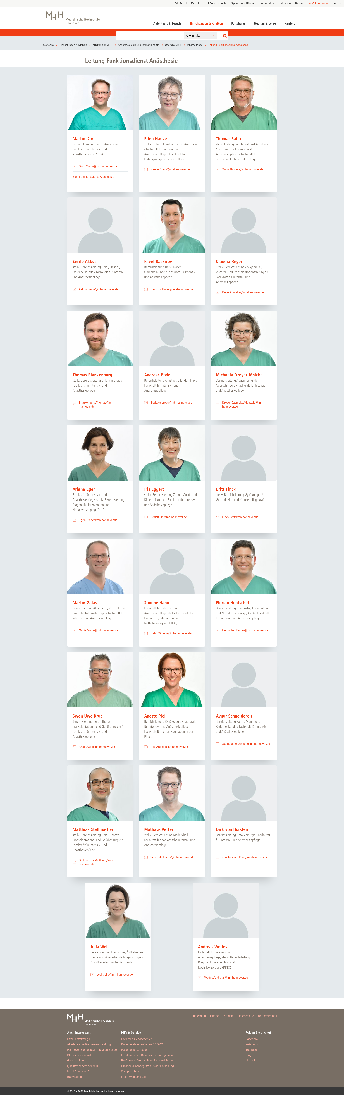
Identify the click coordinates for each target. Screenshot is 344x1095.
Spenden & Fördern (243, 3)
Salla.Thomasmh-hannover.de (242, 169)
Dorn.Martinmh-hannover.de (98, 166)
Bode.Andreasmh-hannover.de (171, 402)
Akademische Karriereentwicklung (89, 1044)
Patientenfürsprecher (134, 1049)
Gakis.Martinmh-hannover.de (98, 630)
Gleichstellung (76, 1060)
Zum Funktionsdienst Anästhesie (93, 176)
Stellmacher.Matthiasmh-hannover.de (96, 862)
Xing (248, 1055)
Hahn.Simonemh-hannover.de (171, 633)
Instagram (251, 1044)
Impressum (199, 1015)
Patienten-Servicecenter (136, 1039)
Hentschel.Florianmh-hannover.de (245, 630)
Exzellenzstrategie (79, 1039)
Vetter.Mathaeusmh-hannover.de (172, 857)
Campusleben (130, 1071)
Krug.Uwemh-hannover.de (97, 746)
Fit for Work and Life (134, 1076)
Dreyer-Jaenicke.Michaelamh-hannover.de (242, 404)
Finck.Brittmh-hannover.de (240, 516)
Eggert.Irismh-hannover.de (168, 516)
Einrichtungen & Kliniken (206, 23)
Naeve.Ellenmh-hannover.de (170, 169)
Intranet (214, 1015)
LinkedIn (250, 1060)
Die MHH (181, 3)
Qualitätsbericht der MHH (83, 1066)
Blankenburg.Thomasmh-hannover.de (96, 404)
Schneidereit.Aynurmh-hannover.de (246, 743)
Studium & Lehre (265, 23)
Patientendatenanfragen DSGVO (142, 1044)
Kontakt (228, 1015)
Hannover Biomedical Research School (92, 1049)
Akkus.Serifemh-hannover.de (98, 289)
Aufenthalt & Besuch (167, 23)
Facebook (251, 1039)
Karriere (290, 23)
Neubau (286, 3)
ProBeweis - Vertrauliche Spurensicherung (148, 1060)
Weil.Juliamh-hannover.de (115, 974)
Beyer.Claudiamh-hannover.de (243, 292)
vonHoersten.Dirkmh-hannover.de (245, 857)
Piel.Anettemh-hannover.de (169, 746)
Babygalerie (75, 1076)
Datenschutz (246, 1015)
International (268, 3)
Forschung (238, 23)
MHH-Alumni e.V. (78, 1071)
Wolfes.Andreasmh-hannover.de (226, 977)
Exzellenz (197, 3)
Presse (299, 3)
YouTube (251, 1049)
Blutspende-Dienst (79, 1055)
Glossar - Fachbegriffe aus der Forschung (147, 1066)
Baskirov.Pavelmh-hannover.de (171, 289)
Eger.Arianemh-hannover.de (98, 520)
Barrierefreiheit (267, 1015)
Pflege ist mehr (217, 3)
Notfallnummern (318, 3)
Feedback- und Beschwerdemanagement (147, 1055)
